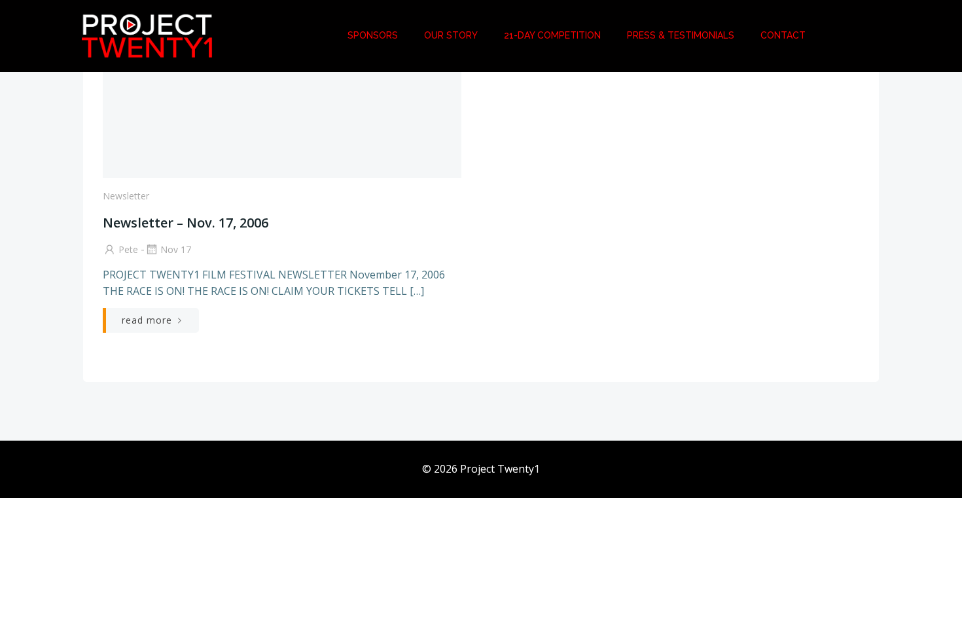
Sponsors (372, 35)
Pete (128, 249)
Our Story (451, 35)
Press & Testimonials (680, 35)
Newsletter (126, 196)
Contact (783, 35)
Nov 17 (175, 249)
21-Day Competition (552, 35)
